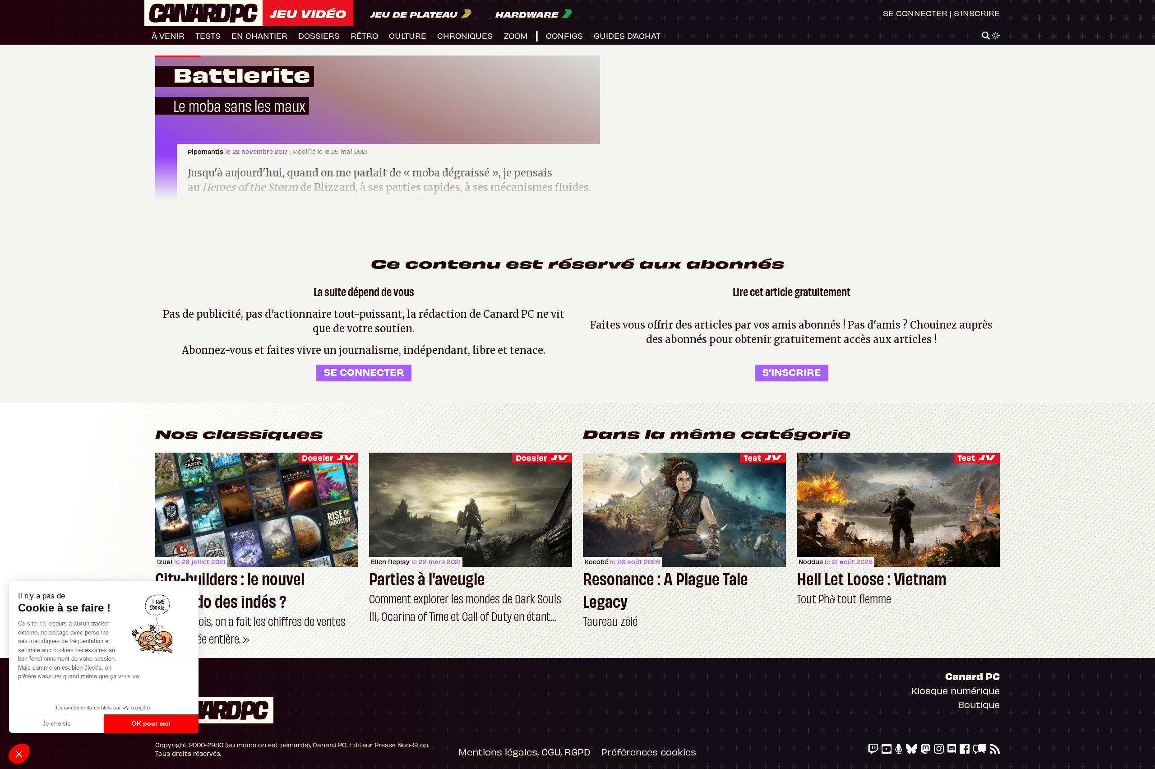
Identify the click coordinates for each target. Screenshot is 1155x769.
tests (208, 35)
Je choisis (56, 723)
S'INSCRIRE (791, 371)
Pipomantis (206, 151)
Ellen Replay (390, 561)
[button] (19, 753)
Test (752, 457)
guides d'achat (627, 35)
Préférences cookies (648, 751)
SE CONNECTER (363, 371)
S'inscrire (977, 13)
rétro (364, 35)
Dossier (317, 457)
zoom (516, 35)
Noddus (811, 561)
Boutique (979, 704)
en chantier (259, 35)
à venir (168, 35)
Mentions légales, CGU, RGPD (524, 751)
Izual (164, 561)
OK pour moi (151, 723)
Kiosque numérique (955, 690)
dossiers (319, 35)
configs (564, 35)
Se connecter (915, 13)
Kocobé (596, 561)
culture (407, 35)
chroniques (465, 35)
